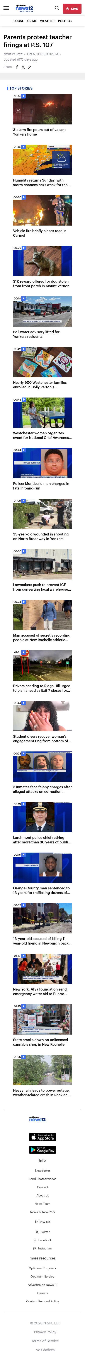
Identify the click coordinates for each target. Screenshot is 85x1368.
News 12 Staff (12, 54)
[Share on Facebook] (17, 67)
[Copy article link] (29, 67)
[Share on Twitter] (23, 67)
